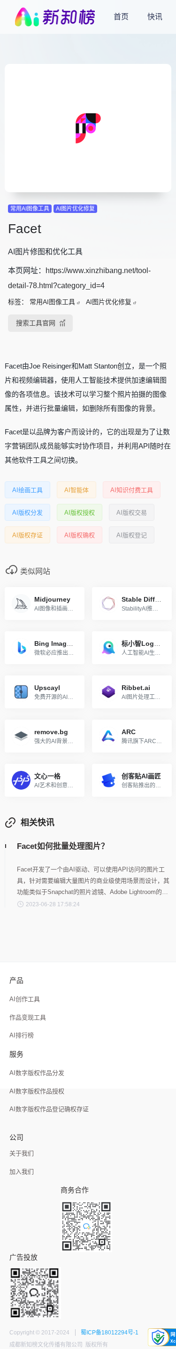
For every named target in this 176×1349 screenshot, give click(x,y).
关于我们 (21, 1153)
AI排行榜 (21, 1035)
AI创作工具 (24, 999)
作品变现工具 (27, 1017)
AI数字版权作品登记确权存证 (49, 1109)
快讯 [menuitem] (154, 17)
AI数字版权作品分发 (36, 1072)
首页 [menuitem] (121, 17)
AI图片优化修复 (75, 208)
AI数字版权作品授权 (36, 1091)
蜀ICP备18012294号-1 (109, 1332)
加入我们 (21, 1171)
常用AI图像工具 (29, 208)
